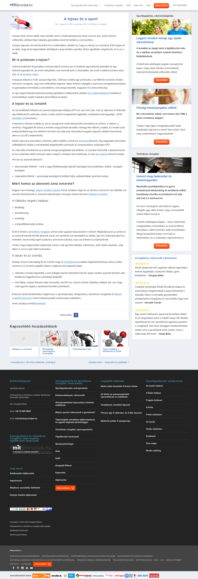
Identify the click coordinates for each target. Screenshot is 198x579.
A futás (149, 407)
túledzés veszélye (98, 194)
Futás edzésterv (154, 414)
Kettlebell (151, 436)
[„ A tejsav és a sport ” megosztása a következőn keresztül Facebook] (76, 315)
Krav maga (151, 443)
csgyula (62, 24)
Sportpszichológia (64, 444)
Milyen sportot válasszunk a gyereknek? (75, 412)
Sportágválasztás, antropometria (71, 388)
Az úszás (150, 422)
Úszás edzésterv (154, 429)
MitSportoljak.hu (15, 550)
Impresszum (16, 480)
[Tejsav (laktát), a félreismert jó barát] (115, 339)
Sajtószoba (60, 480)
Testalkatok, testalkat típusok (115, 405)
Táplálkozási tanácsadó (67, 436)
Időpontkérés (161, 5)
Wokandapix (38, 303)
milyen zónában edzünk (48, 190)
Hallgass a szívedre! (22, 349)
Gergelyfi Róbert (63, 465)
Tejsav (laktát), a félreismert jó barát (112, 350)
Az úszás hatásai (154, 386)
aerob (85, 141)
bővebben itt (18, 118)
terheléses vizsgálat (97, 24)
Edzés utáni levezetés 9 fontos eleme (119, 386)
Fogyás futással (154, 400)
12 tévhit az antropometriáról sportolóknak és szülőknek (115, 395)
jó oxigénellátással (99, 93)
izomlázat (69, 262)
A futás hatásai (153, 393)
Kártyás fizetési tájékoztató (23, 495)
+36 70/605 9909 (179, 5)
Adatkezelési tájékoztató (22, 473)
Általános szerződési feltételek (25, 488)
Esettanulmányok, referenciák (70, 395)
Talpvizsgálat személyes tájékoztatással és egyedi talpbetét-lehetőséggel (42, 560)
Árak (148, 5)
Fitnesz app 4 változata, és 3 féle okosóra (121, 413)
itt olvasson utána (29, 74)
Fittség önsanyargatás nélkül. (156, 107)
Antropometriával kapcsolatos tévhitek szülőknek (93, 556)
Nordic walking (153, 450)
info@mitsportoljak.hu (26, 418)
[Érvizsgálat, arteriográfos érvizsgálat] (54, 339)
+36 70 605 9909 (23, 411)
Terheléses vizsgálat (113, 5)
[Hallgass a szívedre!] (24, 339)
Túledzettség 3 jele (81, 349)
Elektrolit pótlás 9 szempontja (115, 421)
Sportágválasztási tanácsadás (84, 5)
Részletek (161, 80)
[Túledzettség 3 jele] (84, 339)
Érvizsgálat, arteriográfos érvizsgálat (48, 351)
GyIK (128, 5)
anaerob (103, 154)
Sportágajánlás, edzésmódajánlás (155, 16)
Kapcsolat (138, 5)
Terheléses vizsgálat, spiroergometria (73, 429)
